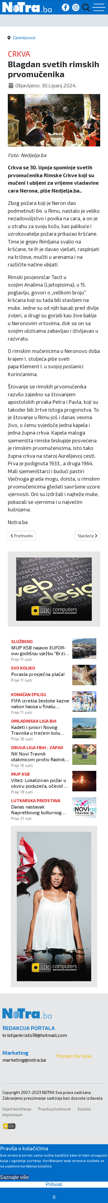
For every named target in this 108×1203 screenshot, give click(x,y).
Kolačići (84, 1109)
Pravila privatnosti (54, 1109)
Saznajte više (14, 1177)
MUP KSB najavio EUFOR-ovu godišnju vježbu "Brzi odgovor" (38, 650)
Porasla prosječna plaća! (38, 674)
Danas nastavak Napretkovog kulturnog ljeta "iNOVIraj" (36, 809)
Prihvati (54, 1184)
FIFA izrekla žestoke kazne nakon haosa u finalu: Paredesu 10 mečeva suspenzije (40, 703)
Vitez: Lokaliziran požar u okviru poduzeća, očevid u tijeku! (38, 783)
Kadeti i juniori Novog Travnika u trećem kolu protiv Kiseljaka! (35, 730)
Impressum (12, 1114)
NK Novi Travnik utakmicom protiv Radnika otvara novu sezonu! (39, 756)
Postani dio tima (73, 1056)
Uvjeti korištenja (16, 1109)
